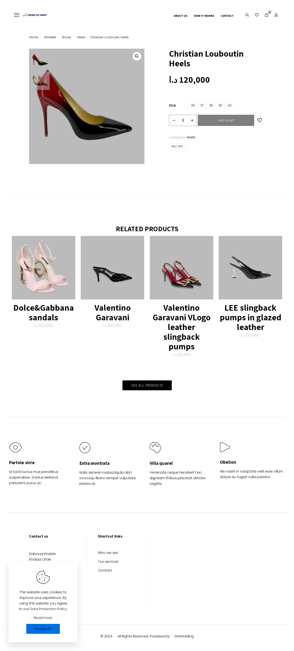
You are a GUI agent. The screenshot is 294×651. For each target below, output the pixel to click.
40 (230, 105)
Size (172, 105)
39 (220, 105)
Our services (108, 562)
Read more (43, 617)
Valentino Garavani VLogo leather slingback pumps (181, 327)
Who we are (108, 553)
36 (193, 105)
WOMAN (50, 37)
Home (33, 37)
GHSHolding (184, 636)
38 (211, 105)
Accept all (43, 628)
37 (202, 105)
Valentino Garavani (112, 312)
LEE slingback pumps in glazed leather (250, 317)
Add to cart (226, 120)
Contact (105, 571)
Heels (81, 37)
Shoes (66, 37)
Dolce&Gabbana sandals (43, 312)
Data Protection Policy (48, 608)
